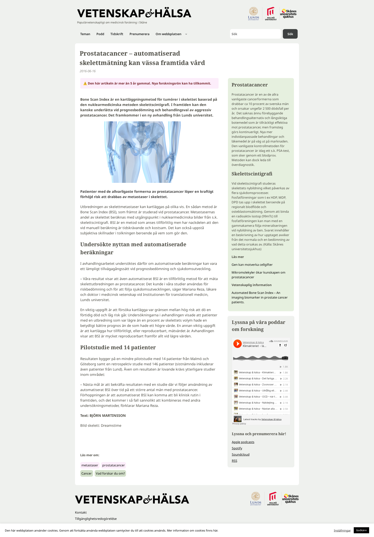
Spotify (237, 448)
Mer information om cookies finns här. (192, 530)
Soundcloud (241, 454)
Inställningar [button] (342, 530)
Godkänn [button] (361, 530)
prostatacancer (113, 465)
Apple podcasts (243, 442)
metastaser (89, 465)
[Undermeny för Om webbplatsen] (186, 34)
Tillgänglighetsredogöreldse (96, 519)
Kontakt (81, 512)
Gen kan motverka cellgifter (252, 264)
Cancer (86, 473)
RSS (234, 461)
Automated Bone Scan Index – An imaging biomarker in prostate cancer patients (260, 297)
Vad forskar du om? (110, 473)
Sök (290, 34)
